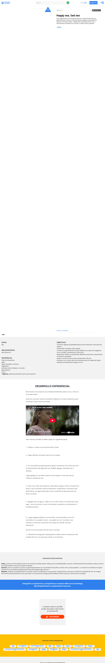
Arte (13, 646)
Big (3, 345)
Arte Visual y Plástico (37, 646)
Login (85, 3)
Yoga (97, 649)
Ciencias (59, 27)
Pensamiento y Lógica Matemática (81, 649)
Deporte (90, 646)
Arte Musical (23, 646)
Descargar (54, 617)
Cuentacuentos (78, 646)
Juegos (44, 649)
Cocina (68, 646)
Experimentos (33, 649)
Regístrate (93, 3)
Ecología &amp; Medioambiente (14, 649)
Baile (50, 646)
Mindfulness (54, 649)
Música (64, 649)
